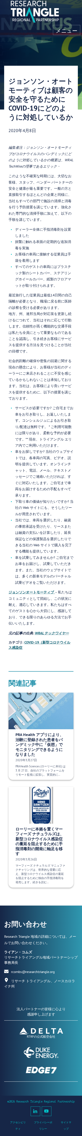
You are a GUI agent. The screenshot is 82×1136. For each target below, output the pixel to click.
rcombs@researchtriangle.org (33, 972)
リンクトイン (35, 1111)
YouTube (46, 1111)
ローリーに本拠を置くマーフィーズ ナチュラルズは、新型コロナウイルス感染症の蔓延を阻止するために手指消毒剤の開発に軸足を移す (40, 841)
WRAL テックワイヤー (52, 633)
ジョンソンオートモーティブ (32, 592)
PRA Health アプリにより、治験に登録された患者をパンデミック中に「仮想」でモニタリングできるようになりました (40, 744)
